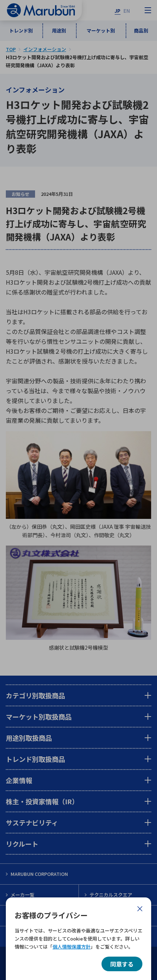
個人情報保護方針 (72, 946)
